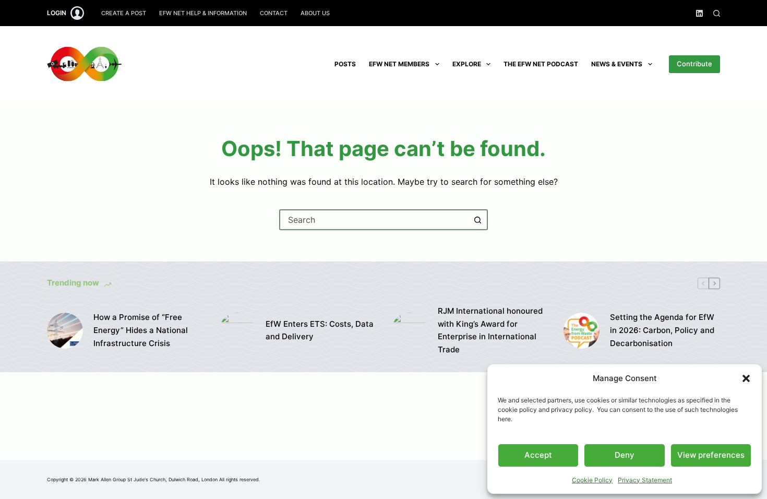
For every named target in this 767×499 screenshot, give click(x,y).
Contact (273, 13)
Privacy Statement (645, 480)
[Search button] (477, 219)
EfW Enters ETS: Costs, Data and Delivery (320, 330)
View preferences (711, 455)
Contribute (694, 64)
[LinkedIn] (699, 13)
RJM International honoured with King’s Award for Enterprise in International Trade (490, 330)
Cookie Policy (592, 480)
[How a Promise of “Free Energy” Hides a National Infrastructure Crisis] (65, 331)
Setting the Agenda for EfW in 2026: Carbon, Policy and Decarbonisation (662, 330)
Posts (345, 64)
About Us (315, 13)
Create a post (123, 13)
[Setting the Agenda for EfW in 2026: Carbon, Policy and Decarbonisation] (582, 331)
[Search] (716, 13)
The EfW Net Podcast (541, 64)
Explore (466, 64)
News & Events (616, 64)
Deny (624, 455)
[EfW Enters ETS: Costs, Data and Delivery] (237, 331)
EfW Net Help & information (203, 13)
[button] (746, 378)
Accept (538, 455)
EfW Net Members (399, 64)
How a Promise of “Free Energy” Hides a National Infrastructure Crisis (140, 330)
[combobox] (374, 219)
